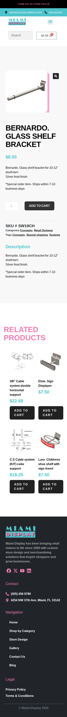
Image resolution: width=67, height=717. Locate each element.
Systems (54, 234)
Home (13, 622)
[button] (50, 22)
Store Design (18, 639)
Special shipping (37, 234)
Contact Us (17, 656)
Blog (12, 665)
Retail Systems (43, 230)
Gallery (14, 648)
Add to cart (39, 205)
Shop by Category (22, 631)
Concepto (26, 230)
